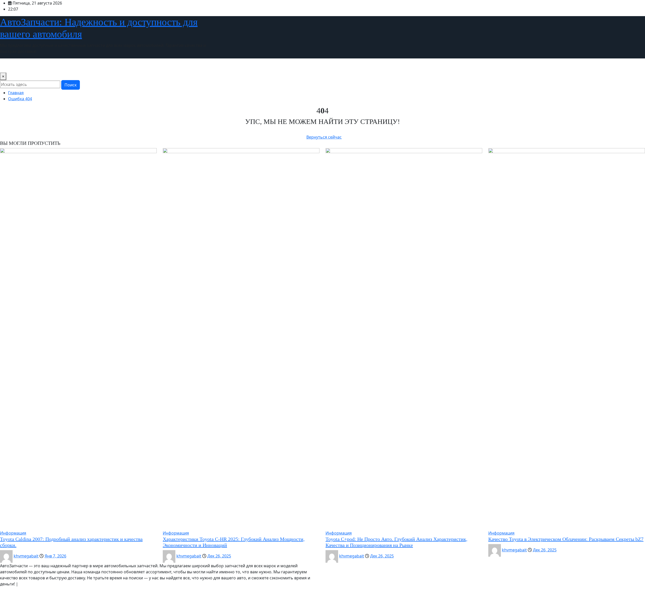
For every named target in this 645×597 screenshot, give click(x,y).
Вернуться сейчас (324, 137)
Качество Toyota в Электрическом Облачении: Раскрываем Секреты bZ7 (565, 539)
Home (8, 65)
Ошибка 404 (20, 99)
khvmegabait (26, 556)
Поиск (70, 85)
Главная (16, 92)
